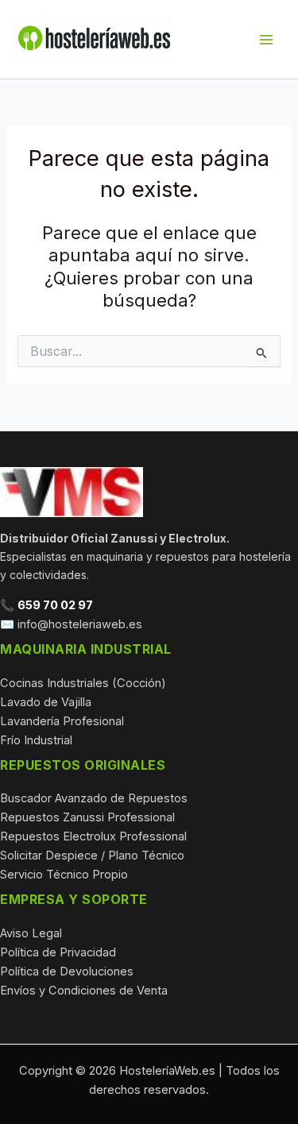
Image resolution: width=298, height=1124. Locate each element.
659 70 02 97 (55, 605)
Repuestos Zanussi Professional (87, 817)
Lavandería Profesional (62, 721)
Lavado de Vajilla (45, 702)
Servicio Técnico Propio (64, 874)
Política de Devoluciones (67, 971)
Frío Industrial (36, 740)
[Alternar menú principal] (266, 39)
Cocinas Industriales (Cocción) (83, 683)
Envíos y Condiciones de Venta (84, 990)
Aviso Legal (31, 933)
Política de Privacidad (58, 952)
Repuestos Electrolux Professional (93, 836)
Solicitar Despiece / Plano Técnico (92, 855)
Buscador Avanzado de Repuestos (94, 798)
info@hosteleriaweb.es (79, 624)
